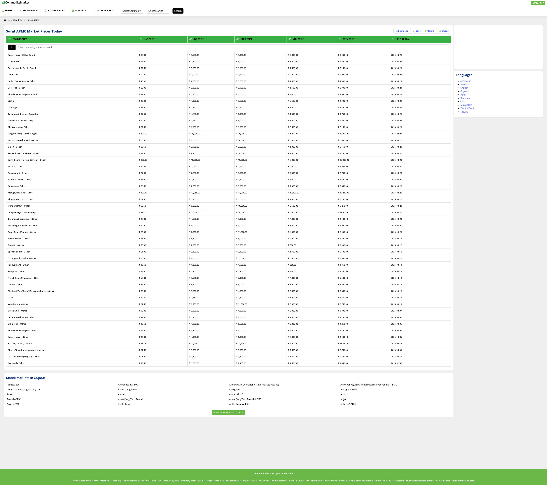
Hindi (463, 94)
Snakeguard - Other (18, 173)
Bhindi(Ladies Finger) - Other (22, 330)
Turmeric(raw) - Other (19, 205)
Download (403, 31)
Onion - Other (15, 146)
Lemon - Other (15, 284)
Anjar (343, 399)
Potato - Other (15, 166)
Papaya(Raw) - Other (18, 264)
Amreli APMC (236, 394)
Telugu (464, 111)
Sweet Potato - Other (18, 238)
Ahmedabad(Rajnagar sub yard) (23, 389)
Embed (445, 31)
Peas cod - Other (16, 363)
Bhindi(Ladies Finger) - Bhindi (22, 94)
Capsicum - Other (16, 186)
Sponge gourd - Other (19, 251)
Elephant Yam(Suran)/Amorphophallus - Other (31, 291)
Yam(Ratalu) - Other (18, 304)
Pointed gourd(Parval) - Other (22, 225)
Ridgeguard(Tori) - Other (20, 199)
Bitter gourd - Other (18, 337)
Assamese (465, 81)
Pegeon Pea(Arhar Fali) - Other (23, 140)
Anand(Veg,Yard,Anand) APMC (245, 399)
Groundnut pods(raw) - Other (22, 219)
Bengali (464, 84)
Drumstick (13, 74)
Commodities (56, 10)
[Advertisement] (498, 47)
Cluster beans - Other (18, 127)
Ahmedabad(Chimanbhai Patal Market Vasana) (254, 384)
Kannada (465, 98)
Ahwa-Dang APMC (128, 389)
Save (418, 31)
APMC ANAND (348, 404)
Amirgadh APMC (349, 389)
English (464, 87)
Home (8, 10)
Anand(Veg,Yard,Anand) (130, 399)
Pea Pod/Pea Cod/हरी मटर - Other (23, 153)
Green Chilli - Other (17, 310)
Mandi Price (29, 10)
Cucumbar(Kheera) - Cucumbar (23, 114)
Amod (10, 394)
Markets (80, 10)
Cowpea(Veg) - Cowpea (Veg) (22, 212)
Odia (462, 101)
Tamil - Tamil (467, 108)
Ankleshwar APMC (239, 404)
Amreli (121, 394)
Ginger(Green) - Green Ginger (22, 133)
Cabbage (12, 107)
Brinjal (11, 101)
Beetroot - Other (16, 87)
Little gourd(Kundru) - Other (22, 258)
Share (431, 31)
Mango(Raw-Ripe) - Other (20, 192)
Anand (343, 394)
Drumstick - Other (17, 323)
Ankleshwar (124, 404)
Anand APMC (14, 399)
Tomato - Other (16, 245)
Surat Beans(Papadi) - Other (22, 232)
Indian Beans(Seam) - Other (21, 81)
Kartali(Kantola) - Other (20, 343)
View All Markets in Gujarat (228, 412)
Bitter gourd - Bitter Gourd (21, 55)
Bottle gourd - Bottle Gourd (22, 68)
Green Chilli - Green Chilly (20, 120)
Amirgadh (234, 389)
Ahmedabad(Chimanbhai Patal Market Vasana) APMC (368, 384)
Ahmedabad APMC (128, 384)
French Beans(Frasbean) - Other (23, 278)
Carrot (11, 297)
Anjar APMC (13, 404)
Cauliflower (13, 61)
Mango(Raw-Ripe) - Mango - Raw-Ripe (27, 350)
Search (178, 10)
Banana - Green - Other (19, 179)
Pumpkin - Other (16, 271)
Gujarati (464, 91)
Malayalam (466, 104)
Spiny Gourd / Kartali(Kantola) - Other (27, 160)
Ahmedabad (13, 384)
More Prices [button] (104, 10)
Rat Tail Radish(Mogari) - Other (23, 356)
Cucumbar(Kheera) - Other (21, 317)
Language (537, 2)
